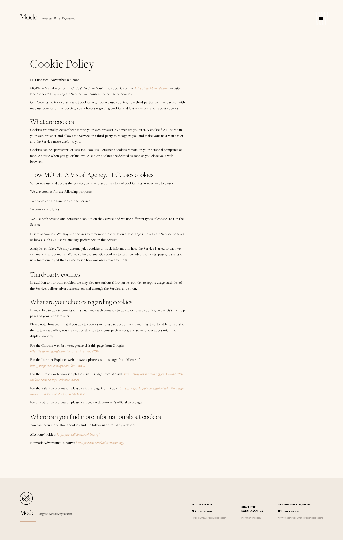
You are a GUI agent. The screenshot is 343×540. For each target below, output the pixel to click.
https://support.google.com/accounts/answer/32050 (65, 351)
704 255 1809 (205, 511)
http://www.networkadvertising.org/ (100, 442)
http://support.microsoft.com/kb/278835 (57, 365)
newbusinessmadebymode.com (300, 518)
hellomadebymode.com (209, 518)
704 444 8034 (204, 505)
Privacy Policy (251, 518)
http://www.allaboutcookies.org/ (78, 434)
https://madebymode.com (152, 88)
